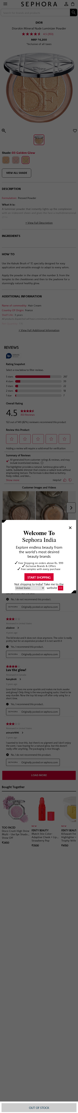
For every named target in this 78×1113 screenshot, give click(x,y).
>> (60, 587)
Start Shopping (39, 577)
